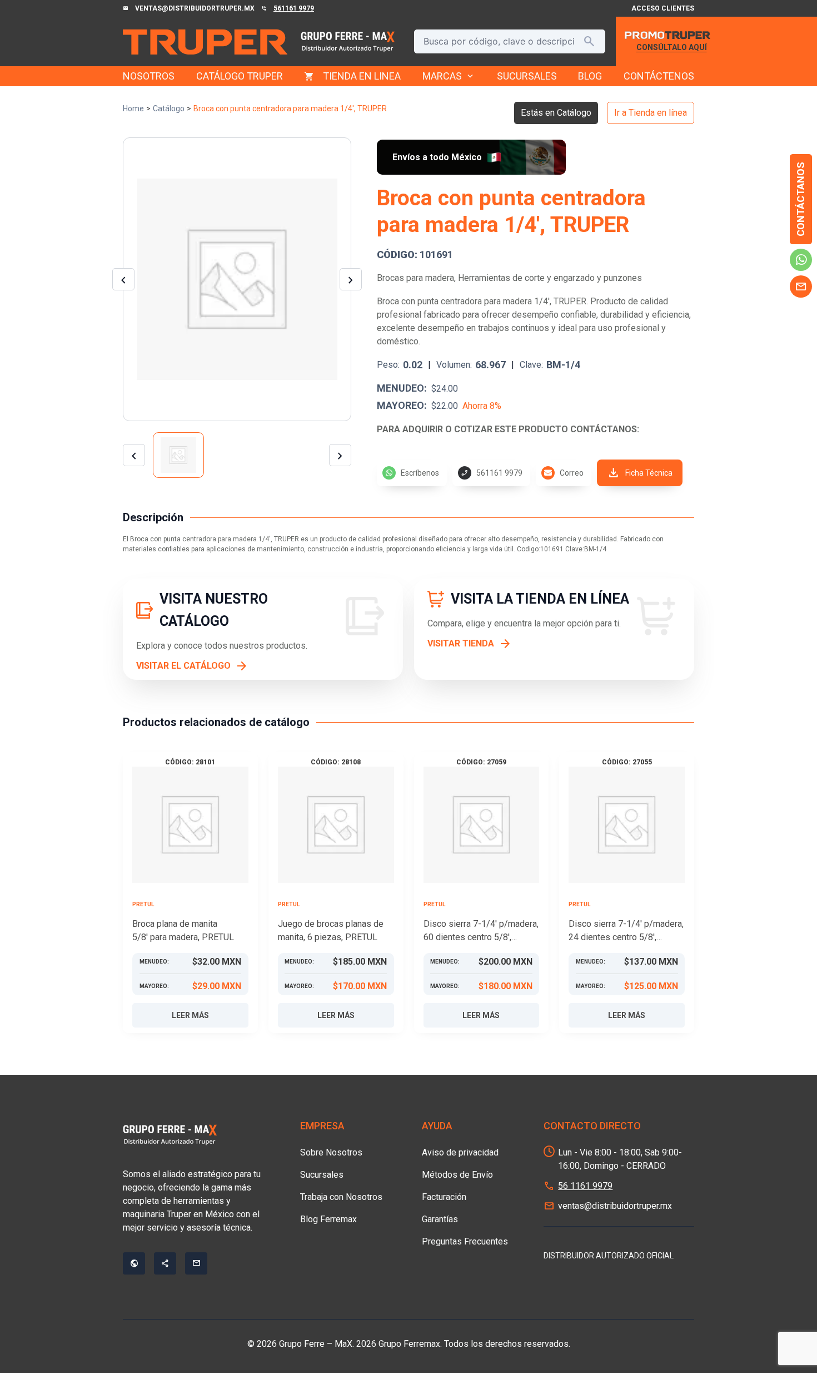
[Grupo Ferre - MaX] (205, 42)
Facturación (444, 1197)
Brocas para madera (415, 278)
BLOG (590, 76)
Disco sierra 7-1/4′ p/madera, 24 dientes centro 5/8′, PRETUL (626, 931)
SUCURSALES (527, 76)
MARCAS (448, 76)
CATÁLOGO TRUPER (239, 76)
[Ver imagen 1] (178, 455)
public (133, 1263)
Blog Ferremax (328, 1219)
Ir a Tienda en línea (650, 112)
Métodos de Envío (457, 1174)
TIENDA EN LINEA (362, 76)
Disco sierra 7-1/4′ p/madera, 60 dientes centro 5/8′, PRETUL (481, 931)
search (589, 41)
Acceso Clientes (662, 8)
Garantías (440, 1219)
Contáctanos (800, 199)
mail (801, 286)
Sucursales (321, 1174)
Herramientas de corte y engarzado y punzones (550, 278)
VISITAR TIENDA (460, 643)
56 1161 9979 (585, 1186)
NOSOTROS (149, 76)
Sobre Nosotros (331, 1152)
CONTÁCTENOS (659, 76)
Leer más (190, 1015)
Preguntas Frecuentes (465, 1241)
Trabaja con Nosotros (341, 1197)
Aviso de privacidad (460, 1152)
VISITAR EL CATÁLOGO (183, 665)
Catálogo (169, 108)
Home (133, 108)
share (165, 1263)
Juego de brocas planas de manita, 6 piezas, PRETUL (330, 930)
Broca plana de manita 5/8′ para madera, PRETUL (183, 930)
